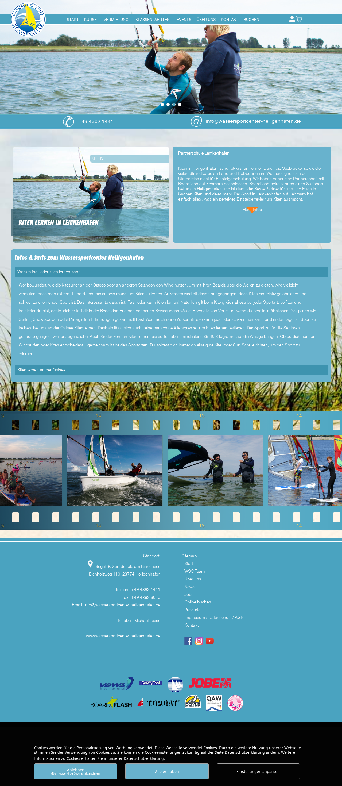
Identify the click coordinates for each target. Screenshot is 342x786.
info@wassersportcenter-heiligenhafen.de (253, 121)
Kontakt (191, 625)
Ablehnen (75, 771)
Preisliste (192, 609)
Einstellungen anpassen (258, 771)
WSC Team (194, 571)
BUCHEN (251, 19)
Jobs (188, 594)
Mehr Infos (252, 209)
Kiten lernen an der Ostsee (41, 369)
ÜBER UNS (206, 19)
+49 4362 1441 (96, 121)
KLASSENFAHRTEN (152, 19)
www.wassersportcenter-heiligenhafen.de (123, 635)
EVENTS (184, 19)
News (189, 586)
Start (188, 563)
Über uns (192, 578)
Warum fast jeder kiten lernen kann (49, 271)
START (73, 19)
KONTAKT (229, 19)
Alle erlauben (167, 771)
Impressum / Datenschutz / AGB (213, 617)
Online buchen (197, 601)
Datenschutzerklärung (144, 758)
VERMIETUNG (116, 19)
